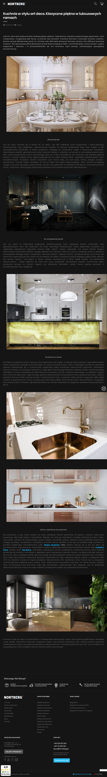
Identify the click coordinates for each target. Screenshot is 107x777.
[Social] (5, 759)
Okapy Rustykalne (43, 711)
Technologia (8, 713)
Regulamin (74, 702)
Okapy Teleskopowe (44, 724)
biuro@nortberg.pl (61, 749)
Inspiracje (7, 711)
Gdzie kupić (8, 708)
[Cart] (102, 4)
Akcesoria (40, 730)
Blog (5, 719)
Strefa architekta (10, 705)
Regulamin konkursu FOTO (79, 705)
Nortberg (26, 550)
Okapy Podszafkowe (44, 708)
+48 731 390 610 (60, 746)
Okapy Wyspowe (43, 702)
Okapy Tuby (41, 716)
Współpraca (8, 716)
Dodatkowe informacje (83, 774)
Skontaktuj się (61, 760)
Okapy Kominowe (43, 705)
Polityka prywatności (77, 708)
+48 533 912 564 (60, 743)
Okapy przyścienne (44, 719)
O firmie (7, 702)
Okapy (19, 25)
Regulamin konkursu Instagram (81, 711)
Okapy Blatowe (42, 727)
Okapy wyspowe (52, 545)
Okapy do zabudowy (44, 722)
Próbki (39, 732)
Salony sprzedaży (14, 752)
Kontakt (7, 722)
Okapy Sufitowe (43, 713)
